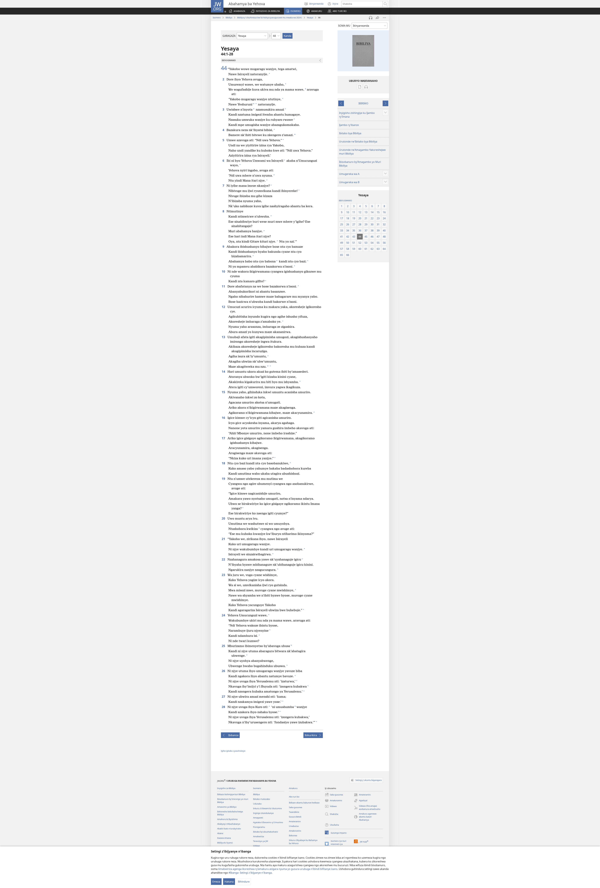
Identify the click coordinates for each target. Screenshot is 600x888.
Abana (220, 833)
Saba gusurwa (295, 807)
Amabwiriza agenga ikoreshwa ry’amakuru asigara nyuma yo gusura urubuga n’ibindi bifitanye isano (278, 869)
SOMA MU (344, 25)
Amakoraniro (295, 830)
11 (224, 286)
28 (224, 706)
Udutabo (257, 803)
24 (224, 615)
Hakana (229, 881)
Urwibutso (294, 826)
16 (224, 417)
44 (224, 68)
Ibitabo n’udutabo (261, 799)
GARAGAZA (228, 36)
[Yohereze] (377, 18)
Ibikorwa (293, 835)
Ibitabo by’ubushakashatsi (265, 831)
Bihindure (244, 881)
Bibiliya (229, 17)
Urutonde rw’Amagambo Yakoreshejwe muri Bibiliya (362, 151)
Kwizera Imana (224, 838)
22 (224, 559)
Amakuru (293, 788)
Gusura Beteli (295, 816)
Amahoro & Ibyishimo (227, 819)
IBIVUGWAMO (345, 200)
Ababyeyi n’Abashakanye (228, 823)
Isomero (217, 17)
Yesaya (310, 17)
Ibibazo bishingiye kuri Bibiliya (231, 794)
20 (224, 518)
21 (224, 538)
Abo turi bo (294, 796)
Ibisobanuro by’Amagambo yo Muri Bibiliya (360, 163)
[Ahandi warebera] (384, 18)
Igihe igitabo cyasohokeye (233, 750)
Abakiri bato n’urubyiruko (229, 828)
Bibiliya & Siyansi (225, 842)
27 (224, 696)
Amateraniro (295, 821)
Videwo (256, 845)
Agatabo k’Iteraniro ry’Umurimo (268, 822)
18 (224, 463)
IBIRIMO (363, 103)
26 (224, 670)
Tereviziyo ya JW (260, 841)
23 (224, 574)
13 (224, 336)
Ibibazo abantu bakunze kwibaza (304, 802)
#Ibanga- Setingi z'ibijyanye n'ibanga (250, 872)
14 (224, 371)
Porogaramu (259, 827)
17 (224, 438)
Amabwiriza (258, 836)
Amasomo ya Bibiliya (226, 806)
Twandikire (294, 812)
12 (224, 306)
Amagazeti (258, 817)
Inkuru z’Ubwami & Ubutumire (267, 808)
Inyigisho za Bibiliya (226, 788)
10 (224, 271)
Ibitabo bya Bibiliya (350, 133)
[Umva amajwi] (370, 18)
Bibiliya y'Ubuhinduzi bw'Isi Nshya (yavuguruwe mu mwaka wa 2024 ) (269, 17)
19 (224, 478)
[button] (265, 11)
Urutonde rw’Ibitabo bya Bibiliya (358, 141)
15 (224, 392)
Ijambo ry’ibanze (349, 125)
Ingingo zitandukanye (263, 813)
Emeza (216, 881)
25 (224, 645)
